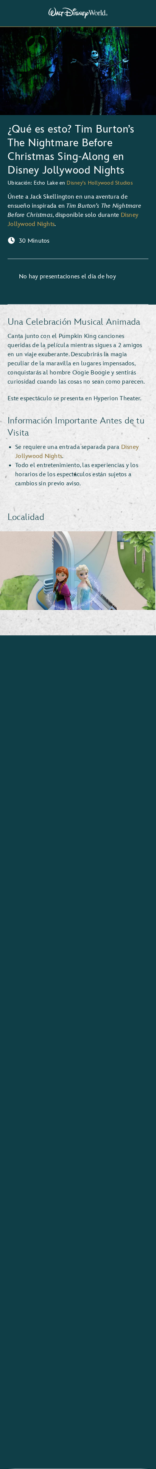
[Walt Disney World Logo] (78, 13)
